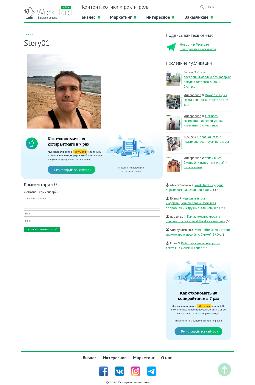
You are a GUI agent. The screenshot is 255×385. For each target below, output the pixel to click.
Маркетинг (121, 17)
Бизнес (88, 17)
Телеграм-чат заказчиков (198, 49)
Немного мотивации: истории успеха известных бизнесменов (203, 120)
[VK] (119, 371)
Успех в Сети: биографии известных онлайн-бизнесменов (205, 162)
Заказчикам (196, 17)
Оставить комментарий (42, 229)
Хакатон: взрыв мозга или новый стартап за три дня (207, 99)
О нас (166, 358)
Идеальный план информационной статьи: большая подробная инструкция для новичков (193, 203)
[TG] (151, 371)
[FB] (103, 371)
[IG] (135, 371)
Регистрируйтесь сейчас (73, 170)
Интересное (158, 17)
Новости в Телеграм (194, 44)
